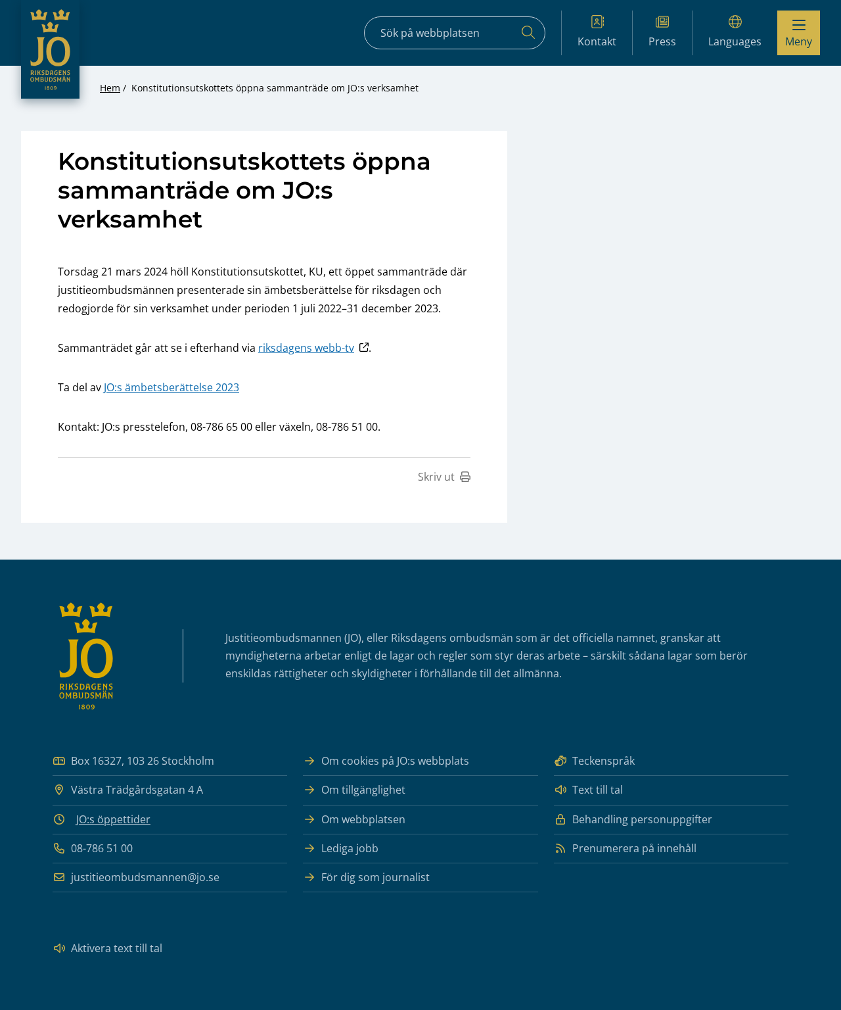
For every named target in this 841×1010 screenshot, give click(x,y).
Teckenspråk (603, 761)
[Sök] (528, 33)
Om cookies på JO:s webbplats (395, 761)
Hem (110, 88)
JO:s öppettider (113, 819)
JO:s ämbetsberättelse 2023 (171, 387)
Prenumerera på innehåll (634, 848)
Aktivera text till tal (116, 948)
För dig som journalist (375, 877)
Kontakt (597, 41)
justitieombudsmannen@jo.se (145, 877)
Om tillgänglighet (363, 789)
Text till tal (597, 789)
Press (662, 41)
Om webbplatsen (363, 819)
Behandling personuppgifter (642, 819)
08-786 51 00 (102, 848)
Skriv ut (436, 476)
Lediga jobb (349, 848)
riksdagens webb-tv (306, 348)
